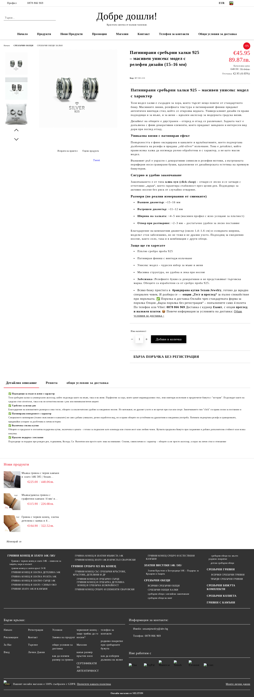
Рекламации (11, 637)
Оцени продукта (90, 151)
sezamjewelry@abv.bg (155, 628)
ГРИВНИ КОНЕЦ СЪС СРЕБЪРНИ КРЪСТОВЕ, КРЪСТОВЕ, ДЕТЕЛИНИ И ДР (99, 573)
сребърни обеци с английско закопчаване (168, 594)
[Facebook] (243, 3)
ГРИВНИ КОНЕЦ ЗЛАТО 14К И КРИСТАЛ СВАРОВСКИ (105, 560)
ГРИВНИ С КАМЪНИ (221, 602)
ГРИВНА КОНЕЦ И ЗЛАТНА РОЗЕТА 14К (33, 576)
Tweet (96, 160)
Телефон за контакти (174, 34)
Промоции (99, 34)
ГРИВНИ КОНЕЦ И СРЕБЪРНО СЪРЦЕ (98, 579)
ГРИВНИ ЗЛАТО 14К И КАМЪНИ (29, 589)
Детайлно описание (21, 383)
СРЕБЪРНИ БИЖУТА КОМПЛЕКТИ (221, 587)
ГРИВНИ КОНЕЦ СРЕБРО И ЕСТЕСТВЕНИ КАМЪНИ (170, 557)
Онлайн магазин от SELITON (127, 693)
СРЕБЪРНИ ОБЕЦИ (23, 45)
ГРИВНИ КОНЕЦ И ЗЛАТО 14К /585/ (31, 555)
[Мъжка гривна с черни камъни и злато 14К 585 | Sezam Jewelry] (12, 479)
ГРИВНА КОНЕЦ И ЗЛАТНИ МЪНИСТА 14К (99, 555)
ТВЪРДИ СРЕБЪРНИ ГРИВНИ (227, 579)
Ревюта (52, 383)
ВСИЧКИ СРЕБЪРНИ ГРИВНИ (228, 574)
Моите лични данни (238, 684)
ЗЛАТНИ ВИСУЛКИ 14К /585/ (163, 565)
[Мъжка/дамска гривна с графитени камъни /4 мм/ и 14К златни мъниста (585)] (12, 501)
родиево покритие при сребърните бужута (112, 645)
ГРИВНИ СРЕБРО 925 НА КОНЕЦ (93, 566)
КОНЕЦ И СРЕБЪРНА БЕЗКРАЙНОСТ (98, 585)
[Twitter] (248, 3)
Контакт (144, 34)
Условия (57, 630)
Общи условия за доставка (217, 34)
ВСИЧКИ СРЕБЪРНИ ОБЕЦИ (164, 585)
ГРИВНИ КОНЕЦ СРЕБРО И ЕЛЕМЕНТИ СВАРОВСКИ (104, 589)
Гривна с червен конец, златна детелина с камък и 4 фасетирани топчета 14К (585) (40, 519)
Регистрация (35, 630)
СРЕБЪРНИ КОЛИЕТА (221, 595)
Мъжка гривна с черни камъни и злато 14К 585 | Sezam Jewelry (40, 475)
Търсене (33, 644)
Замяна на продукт (63, 637)
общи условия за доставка (87, 383)
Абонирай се (14, 541)
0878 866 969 (35, 3)
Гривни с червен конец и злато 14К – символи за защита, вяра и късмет (35, 562)
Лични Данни (36, 652)
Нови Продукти (71, 34)
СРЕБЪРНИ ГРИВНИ (221, 569)
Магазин (122, 34)
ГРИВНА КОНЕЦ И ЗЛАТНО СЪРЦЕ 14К (33, 580)
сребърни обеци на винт (160, 598)
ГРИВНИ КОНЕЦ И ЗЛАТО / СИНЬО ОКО (34, 585)
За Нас (8, 644)
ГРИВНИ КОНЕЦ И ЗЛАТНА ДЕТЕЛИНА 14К (35, 572)
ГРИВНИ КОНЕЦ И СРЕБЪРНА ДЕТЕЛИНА (100, 582)
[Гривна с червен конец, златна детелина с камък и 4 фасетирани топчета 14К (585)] (12, 523)
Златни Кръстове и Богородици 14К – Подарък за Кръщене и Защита (172, 572)
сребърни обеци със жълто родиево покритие (223, 557)
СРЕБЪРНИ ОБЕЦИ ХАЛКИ (49, 45)
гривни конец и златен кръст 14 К (28, 568)
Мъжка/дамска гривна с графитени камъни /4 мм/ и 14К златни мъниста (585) (38, 497)
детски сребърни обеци (222, 563)
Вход (6, 652)
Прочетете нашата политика (94, 684)
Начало (22, 34)
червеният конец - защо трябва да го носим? (88, 634)
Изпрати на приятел (67, 151)
